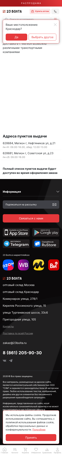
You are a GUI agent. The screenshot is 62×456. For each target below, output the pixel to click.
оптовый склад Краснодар (21, 292)
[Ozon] (8, 264)
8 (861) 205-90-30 (22, 352)
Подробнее (38, 429)
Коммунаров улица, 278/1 (20, 298)
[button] (55, 19)
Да (16, 37)
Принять (31, 437)
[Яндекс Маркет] (38, 264)
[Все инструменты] (53, 264)
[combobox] (26, 19)
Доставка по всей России (18, 333)
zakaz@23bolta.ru (15, 343)
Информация (12, 191)
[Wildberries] (23, 264)
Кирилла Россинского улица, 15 (24, 305)
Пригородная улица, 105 (19, 319)
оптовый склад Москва (18, 285)
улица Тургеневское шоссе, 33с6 (25, 312)
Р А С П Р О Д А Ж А (31, 3)
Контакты (8, 326)
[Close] (55, 25)
